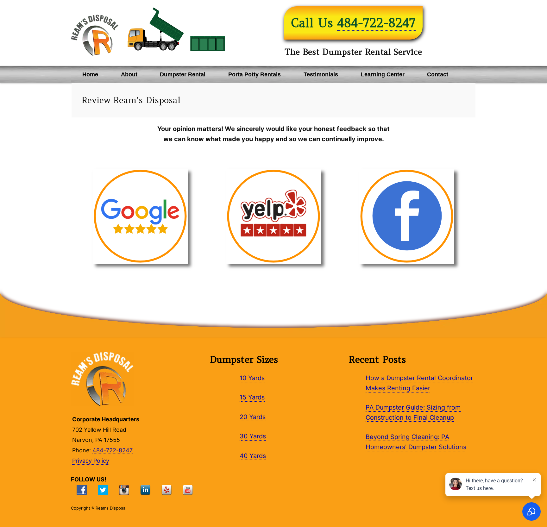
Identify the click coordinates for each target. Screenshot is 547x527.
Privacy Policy (90, 460)
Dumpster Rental (182, 74)
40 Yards (253, 456)
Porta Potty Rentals (254, 74)
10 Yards (252, 378)
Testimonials (321, 74)
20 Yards (253, 417)
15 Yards (252, 397)
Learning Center (383, 74)
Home (90, 74)
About (129, 74)
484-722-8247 (376, 22)
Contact (437, 74)
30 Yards (253, 436)
